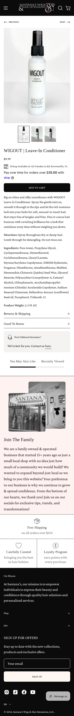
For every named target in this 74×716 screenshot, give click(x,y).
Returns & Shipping (17, 313)
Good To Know (14, 324)
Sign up (37, 676)
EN (5, 704)
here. (48, 346)
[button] (60, 8)
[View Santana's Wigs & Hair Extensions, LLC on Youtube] (33, 692)
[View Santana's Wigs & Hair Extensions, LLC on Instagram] (6, 692)
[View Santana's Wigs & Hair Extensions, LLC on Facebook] (24, 692)
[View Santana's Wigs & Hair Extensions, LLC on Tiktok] (15, 692)
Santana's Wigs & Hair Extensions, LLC (33, 711)
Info (6, 625)
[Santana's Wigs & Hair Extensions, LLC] (37, 8)
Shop (6, 613)
